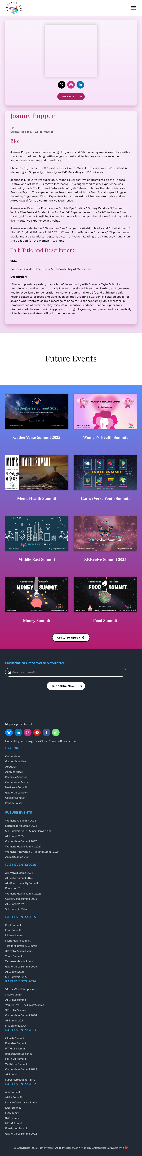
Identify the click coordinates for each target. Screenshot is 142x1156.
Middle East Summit (36, 559)
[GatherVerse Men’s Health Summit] (36, 456)
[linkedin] (80, 85)
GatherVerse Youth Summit (105, 498)
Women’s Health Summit (105, 437)
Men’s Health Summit (36, 498)
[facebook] (46, 732)
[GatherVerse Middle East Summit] (36, 517)
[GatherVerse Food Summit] (105, 578)
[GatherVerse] (14, 2)
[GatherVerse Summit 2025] (36, 395)
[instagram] (71, 85)
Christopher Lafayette (105, 1147)
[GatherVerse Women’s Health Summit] (105, 395)
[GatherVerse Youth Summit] (105, 456)
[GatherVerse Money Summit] (36, 578)
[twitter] (61, 85)
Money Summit (36, 620)
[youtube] (37, 732)
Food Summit (105, 620)
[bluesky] (9, 732)
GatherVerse (45, 1147)
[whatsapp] (56, 732)
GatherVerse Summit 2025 (36, 437)
